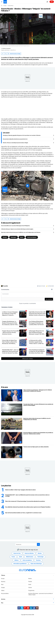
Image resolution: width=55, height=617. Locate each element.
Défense (16, 560)
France (13, 556)
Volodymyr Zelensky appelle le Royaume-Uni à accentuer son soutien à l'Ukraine (21, 135)
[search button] (38, 544)
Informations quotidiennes (19, 563)
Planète (30, 581)
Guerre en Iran (17, 553)
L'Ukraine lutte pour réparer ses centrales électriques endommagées (17, 229)
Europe (5, 5)
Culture (30, 587)
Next (2, 584)
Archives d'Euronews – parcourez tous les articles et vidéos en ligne (40, 594)
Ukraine (5, 237)
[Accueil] (1, 5)
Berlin (21, 237)
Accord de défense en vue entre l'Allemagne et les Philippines (15, 225)
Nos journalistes (5, 593)
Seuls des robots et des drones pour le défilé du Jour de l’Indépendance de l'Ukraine (20, 232)
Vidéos (2, 590)
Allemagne (13, 237)
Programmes (31, 590)
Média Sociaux (29, 556)
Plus (2, 602)
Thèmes (3, 575)
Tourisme (38, 560)
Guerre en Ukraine (31, 237)
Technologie (40, 556)
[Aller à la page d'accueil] (5, 1)
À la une (4, 387)
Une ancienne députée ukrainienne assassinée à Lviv (15, 139)
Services (3, 599)
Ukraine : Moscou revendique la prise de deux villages (15, 142)
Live (52, 1)
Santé (20, 556)
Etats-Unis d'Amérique (36, 563)
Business (3, 581)
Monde (30, 578)
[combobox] (27, 544)
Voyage (3, 587)
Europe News (10, 5)
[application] (27, 28)
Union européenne (27, 560)
